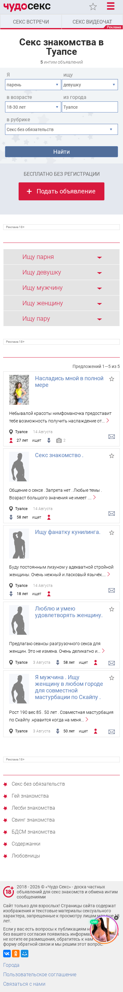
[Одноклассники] (16, 953)
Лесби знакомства (33, 808)
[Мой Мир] (24, 953)
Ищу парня (38, 257)
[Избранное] (93, 6)
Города (11, 965)
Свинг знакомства (33, 820)
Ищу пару (36, 318)
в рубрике (18, 120)
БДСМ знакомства (34, 832)
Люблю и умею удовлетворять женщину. (69, 611)
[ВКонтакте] (7, 953)
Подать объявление (66, 191)
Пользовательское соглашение (39, 975)
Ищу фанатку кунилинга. (68, 532)
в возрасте (19, 97)
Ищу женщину (42, 303)
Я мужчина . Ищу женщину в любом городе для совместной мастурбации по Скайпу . (69, 687)
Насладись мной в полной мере (69, 381)
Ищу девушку (41, 272)
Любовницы (26, 856)
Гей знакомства (30, 796)
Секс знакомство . (59, 455)
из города (74, 97)
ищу (68, 75)
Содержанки (26, 844)
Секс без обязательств (38, 784)
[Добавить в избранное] (111, 379)
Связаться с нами (24, 984)
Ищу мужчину (42, 287)
